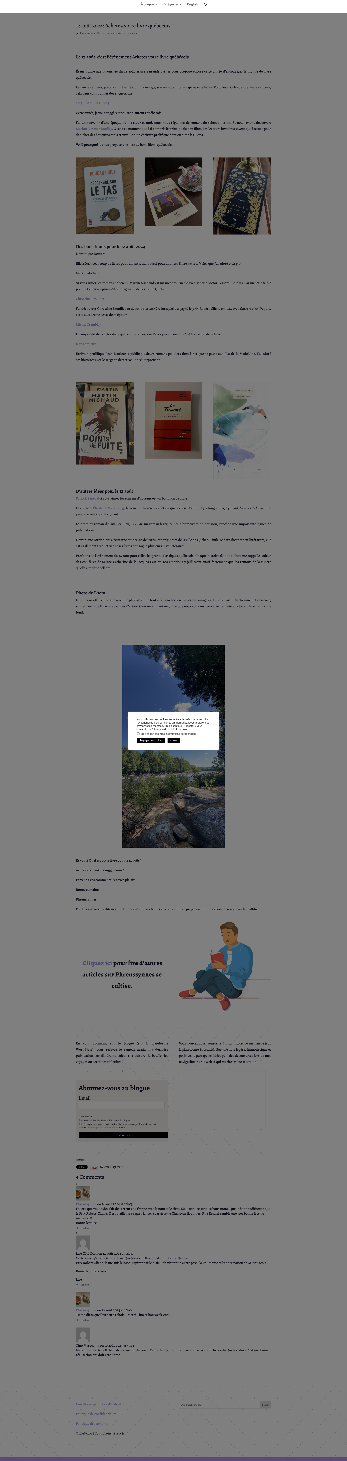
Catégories (170, 5)
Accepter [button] (174, 740)
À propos (147, 5)
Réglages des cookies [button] (151, 740)
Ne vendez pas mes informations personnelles (168, 733)
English (192, 5)
